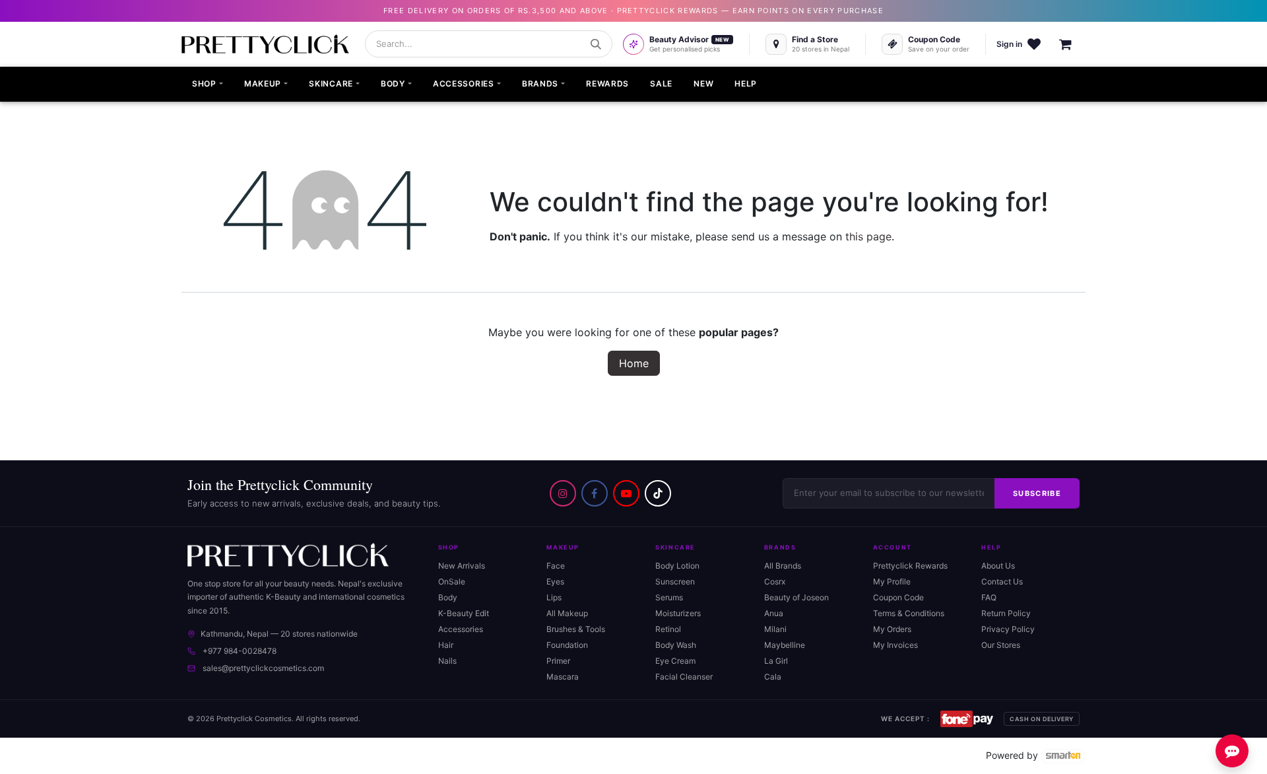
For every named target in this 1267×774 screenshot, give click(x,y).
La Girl (776, 661)
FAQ (988, 597)
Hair (445, 645)
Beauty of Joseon (796, 597)
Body (447, 597)
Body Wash (675, 645)
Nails (447, 661)
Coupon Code (898, 597)
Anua (773, 613)
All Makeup (567, 613)
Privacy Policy (1008, 629)
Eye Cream (675, 661)
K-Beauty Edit (463, 613)
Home (634, 363)
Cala (772, 677)
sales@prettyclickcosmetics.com (263, 668)
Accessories (460, 629)
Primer (558, 661)
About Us (998, 566)
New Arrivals (461, 566)
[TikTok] (658, 493)
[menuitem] (207, 84)
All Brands (782, 566)
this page (868, 236)
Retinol (668, 629)
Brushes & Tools (575, 629)
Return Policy (1006, 613)
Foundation (567, 645)
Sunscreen (675, 581)
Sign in (1009, 44)
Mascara (562, 677)
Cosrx (774, 581)
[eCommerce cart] (1072, 44)
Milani (775, 629)
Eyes (555, 581)
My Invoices (895, 645)
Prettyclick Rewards (910, 566)
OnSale (451, 581)
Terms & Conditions (908, 613)
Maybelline (784, 645)
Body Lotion (677, 566)
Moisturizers (678, 613)
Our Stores (1000, 645)
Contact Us (1002, 581)
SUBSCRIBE (1037, 493)
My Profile (892, 581)
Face (555, 566)
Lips (554, 597)
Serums (669, 597)
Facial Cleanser (684, 677)
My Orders (892, 629)
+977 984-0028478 (239, 651)
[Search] (596, 44)
